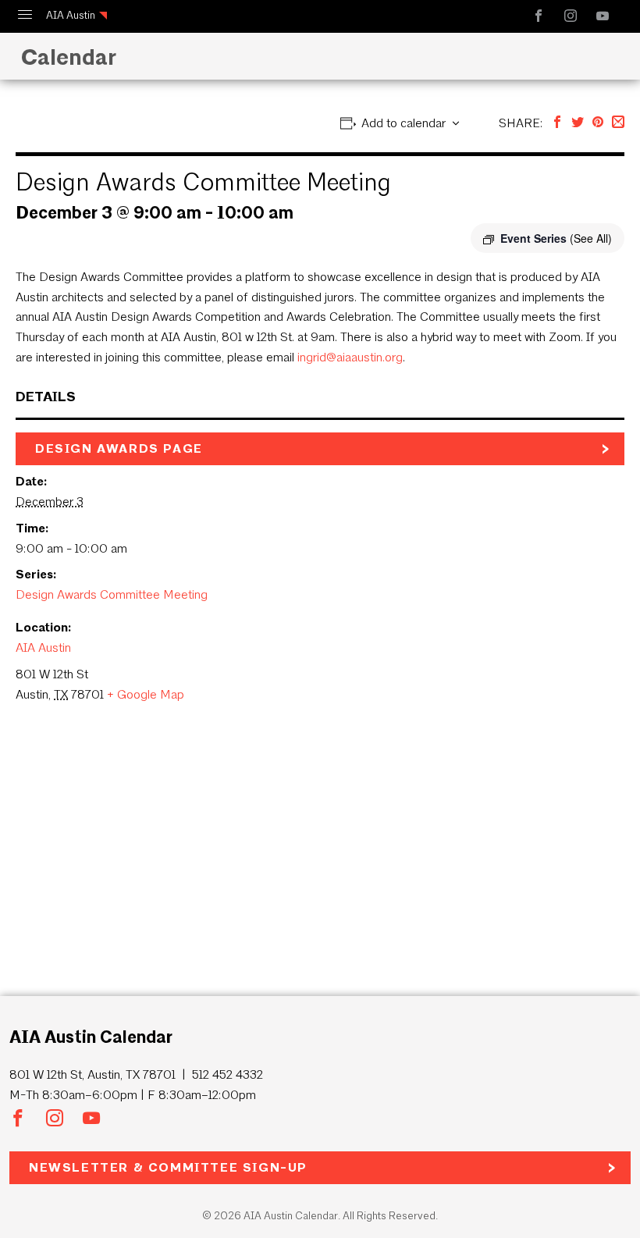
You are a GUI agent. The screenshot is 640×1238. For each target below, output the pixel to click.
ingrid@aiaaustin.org (350, 357)
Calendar (65, 57)
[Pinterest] (598, 123)
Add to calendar (403, 123)
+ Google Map (145, 694)
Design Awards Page (119, 448)
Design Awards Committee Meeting (112, 594)
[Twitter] (577, 123)
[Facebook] (557, 123)
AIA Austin (70, 15)
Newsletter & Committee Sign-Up (168, 1167)
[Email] (618, 123)
